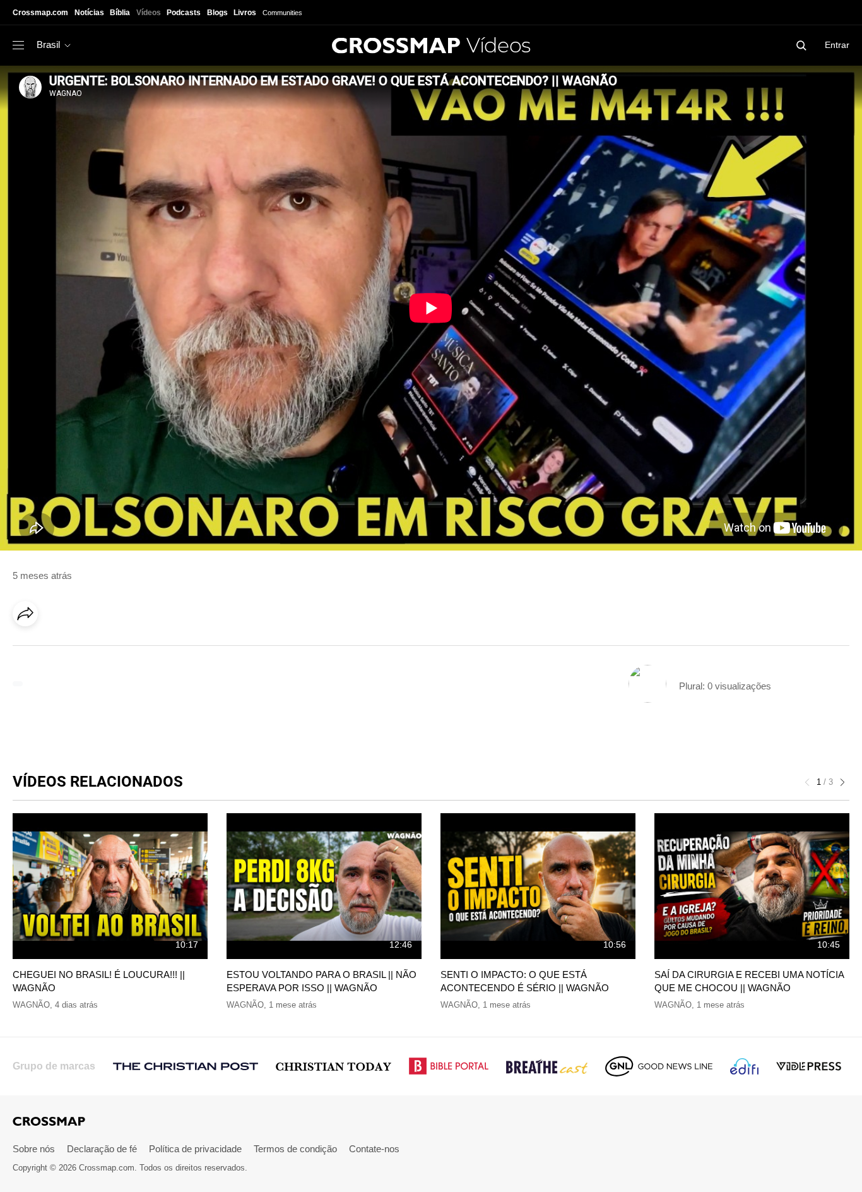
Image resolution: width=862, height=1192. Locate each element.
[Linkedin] (55, 649)
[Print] (132, 649)
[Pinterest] (81, 649)
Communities (282, 12)
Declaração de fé (102, 1148)
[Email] (107, 649)
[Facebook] (29, 649)
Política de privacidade (195, 1148)
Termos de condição (295, 1148)
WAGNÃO (31, 1005)
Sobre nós (34, 1148)
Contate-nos (374, 1148)
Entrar (837, 45)
